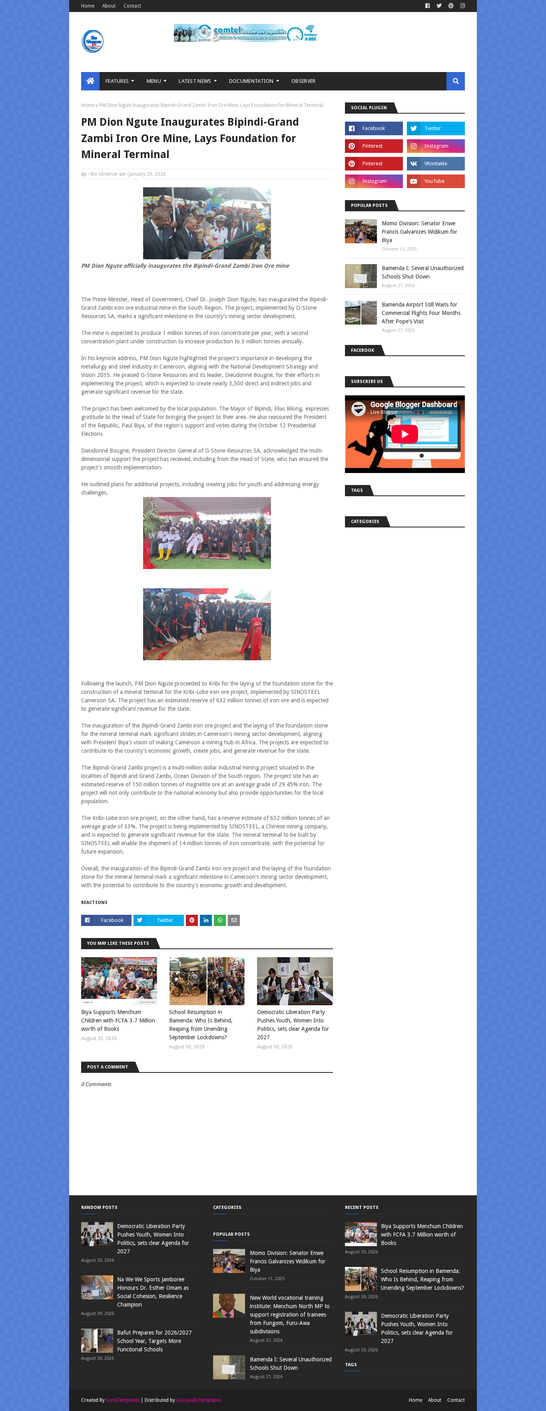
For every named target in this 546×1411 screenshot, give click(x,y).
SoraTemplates (122, 1400)
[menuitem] (90, 81)
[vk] (436, 163)
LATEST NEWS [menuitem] (195, 81)
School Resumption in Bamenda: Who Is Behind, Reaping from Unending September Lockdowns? (201, 1024)
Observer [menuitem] (303, 81)
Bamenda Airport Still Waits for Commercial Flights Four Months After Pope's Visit (421, 313)
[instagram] (461, 6)
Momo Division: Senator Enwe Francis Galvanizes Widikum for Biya (419, 231)
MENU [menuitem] (154, 81)
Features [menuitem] (117, 81)
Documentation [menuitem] (251, 81)
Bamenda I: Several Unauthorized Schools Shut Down (423, 272)
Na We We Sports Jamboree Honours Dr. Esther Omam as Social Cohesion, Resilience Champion (153, 1292)
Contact (132, 6)
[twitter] (439, 6)
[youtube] (436, 181)
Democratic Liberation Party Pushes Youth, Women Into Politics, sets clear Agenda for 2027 (293, 1024)
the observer (104, 174)
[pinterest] (451, 6)
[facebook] (427, 6)
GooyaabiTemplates (198, 1400)
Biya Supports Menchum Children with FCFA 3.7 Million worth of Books (118, 1020)
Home (87, 6)
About (109, 6)
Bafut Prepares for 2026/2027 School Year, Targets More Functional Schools (154, 1341)
